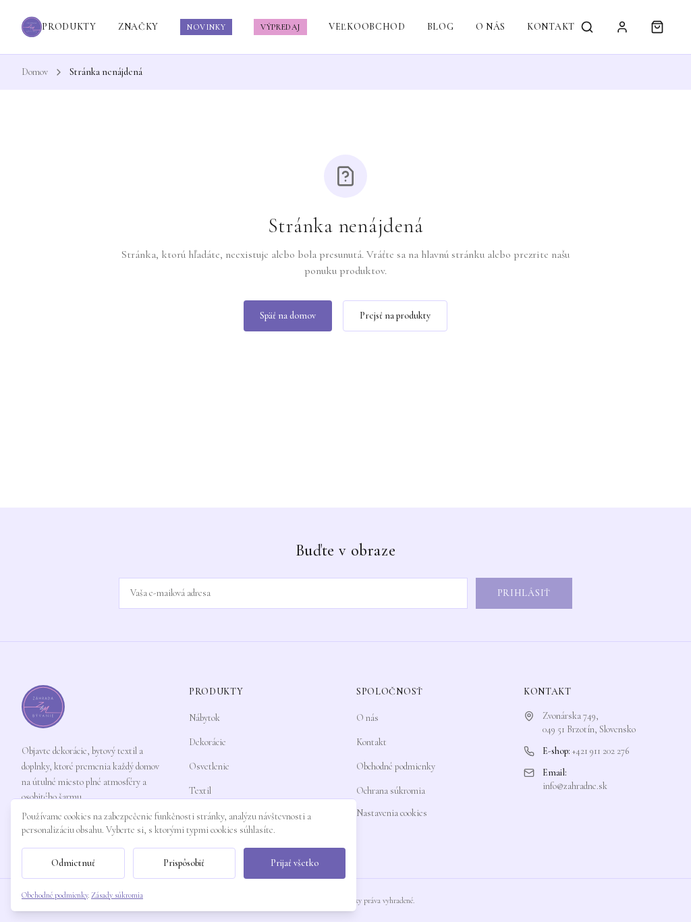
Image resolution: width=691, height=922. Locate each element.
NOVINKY (206, 27)
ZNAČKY (138, 26)
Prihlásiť (524, 593)
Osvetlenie (209, 766)
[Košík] (657, 27)
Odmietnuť (73, 863)
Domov (35, 72)
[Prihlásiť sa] (622, 27)
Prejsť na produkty (395, 315)
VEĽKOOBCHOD (367, 26)
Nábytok (204, 718)
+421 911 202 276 (600, 751)
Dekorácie (207, 742)
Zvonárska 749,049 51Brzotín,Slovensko (589, 722)
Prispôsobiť (183, 863)
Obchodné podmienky (395, 766)
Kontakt (371, 742)
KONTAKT (551, 26)
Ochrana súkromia (390, 790)
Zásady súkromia (117, 895)
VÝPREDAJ (280, 27)
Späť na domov (288, 315)
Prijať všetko (295, 863)
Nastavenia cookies (391, 813)
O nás (367, 718)
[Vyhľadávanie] (587, 27)
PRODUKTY (69, 26)
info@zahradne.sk (575, 786)
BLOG (440, 26)
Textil (200, 790)
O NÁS (491, 26)
